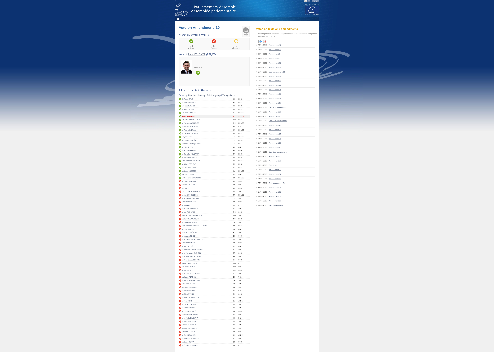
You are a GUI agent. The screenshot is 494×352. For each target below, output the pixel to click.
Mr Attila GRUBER (188, 109)
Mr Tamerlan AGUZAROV (190, 154)
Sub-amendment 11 (277, 72)
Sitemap (177, 1)
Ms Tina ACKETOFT (189, 229)
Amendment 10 (275, 201)
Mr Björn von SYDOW (189, 222)
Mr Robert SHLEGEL (189, 150)
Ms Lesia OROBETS (189, 171)
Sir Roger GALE (187, 99)
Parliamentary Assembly (206, 9)
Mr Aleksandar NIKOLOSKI (191, 123)
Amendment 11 (275, 76)
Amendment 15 (275, 63)
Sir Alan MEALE (187, 188)
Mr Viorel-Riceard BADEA (191, 120)
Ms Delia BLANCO (188, 243)
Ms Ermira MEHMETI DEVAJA (192, 250)
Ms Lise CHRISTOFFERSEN (192, 215)
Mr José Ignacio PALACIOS (191, 178)
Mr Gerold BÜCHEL (189, 335)
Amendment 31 (275, 170)
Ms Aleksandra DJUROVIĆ (191, 161)
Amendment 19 (275, 81)
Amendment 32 (275, 174)
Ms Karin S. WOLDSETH (190, 219)
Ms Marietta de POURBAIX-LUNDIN (194, 226)
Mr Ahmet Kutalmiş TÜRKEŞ (191, 144)
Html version (260, 41)
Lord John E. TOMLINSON (191, 191)
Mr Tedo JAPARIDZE (189, 321)
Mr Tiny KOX (186, 205)
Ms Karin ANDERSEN (189, 263)
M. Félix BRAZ (187, 301)
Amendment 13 (275, 50)
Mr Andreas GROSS (189, 181)
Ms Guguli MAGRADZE (190, 328)
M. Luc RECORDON (189, 304)
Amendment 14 (275, 54)
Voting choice (228, 95)
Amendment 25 (275, 130)
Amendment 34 (275, 187)
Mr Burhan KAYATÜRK (189, 140)
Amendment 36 (275, 196)
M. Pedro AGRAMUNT (189, 102)
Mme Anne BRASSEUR (190, 209)
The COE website (312, 9)
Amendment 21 (275, 116)
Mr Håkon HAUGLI (188, 267)
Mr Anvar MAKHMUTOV (190, 157)
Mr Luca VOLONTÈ (189, 116)
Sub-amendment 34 (277, 183)
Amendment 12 (275, 45)
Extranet (315, 1)
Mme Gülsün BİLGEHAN (190, 198)
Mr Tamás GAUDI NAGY (190, 127)
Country (201, 95)
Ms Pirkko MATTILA (188, 291)
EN (305, 1)
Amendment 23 (275, 125)
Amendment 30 (275, 161)
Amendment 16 (275, 98)
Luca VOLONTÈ (196, 54)
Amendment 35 (275, 192)
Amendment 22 (275, 85)
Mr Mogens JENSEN (189, 236)
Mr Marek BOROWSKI (189, 185)
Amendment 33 (275, 179)
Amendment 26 (275, 94)
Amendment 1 (274, 156)
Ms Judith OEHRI (188, 174)
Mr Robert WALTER (188, 106)
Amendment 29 (275, 139)
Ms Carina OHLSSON (189, 202)
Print (246, 35)
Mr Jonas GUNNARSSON (191, 280)
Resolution (273, 165)
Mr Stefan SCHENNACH (190, 298)
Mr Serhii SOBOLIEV (189, 113)
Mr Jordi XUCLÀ (187, 246)
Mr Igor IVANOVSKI (188, 212)
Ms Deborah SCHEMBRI (190, 339)
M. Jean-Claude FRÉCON (191, 260)
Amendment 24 (275, 90)
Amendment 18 (275, 67)
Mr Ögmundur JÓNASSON (191, 345)
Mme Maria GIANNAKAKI (190, 318)
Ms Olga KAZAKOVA (189, 164)
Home (178, 19)
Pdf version (264, 41)
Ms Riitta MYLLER (188, 294)
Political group (214, 95)
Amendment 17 (275, 103)
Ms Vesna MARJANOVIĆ (190, 315)
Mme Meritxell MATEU (189, 284)
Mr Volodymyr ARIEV (189, 168)
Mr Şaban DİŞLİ (187, 137)
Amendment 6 (274, 147)
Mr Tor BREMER (187, 270)
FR (309, 1)
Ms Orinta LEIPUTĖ (188, 332)
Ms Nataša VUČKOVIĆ (190, 232)
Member (192, 95)
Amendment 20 (275, 112)
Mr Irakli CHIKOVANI (189, 325)
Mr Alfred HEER (187, 147)
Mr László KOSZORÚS (190, 133)
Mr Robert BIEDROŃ (189, 311)
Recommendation (276, 205)
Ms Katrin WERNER (189, 277)
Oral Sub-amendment (278, 107)
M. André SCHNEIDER (190, 195)
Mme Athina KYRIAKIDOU (191, 273)
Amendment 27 (275, 134)
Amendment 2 (274, 58)
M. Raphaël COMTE (189, 308)
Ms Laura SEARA (188, 342)
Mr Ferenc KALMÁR (189, 130)
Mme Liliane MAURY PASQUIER (193, 239)
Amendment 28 (275, 143)
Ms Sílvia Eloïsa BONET (190, 287)
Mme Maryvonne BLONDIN (191, 253)
